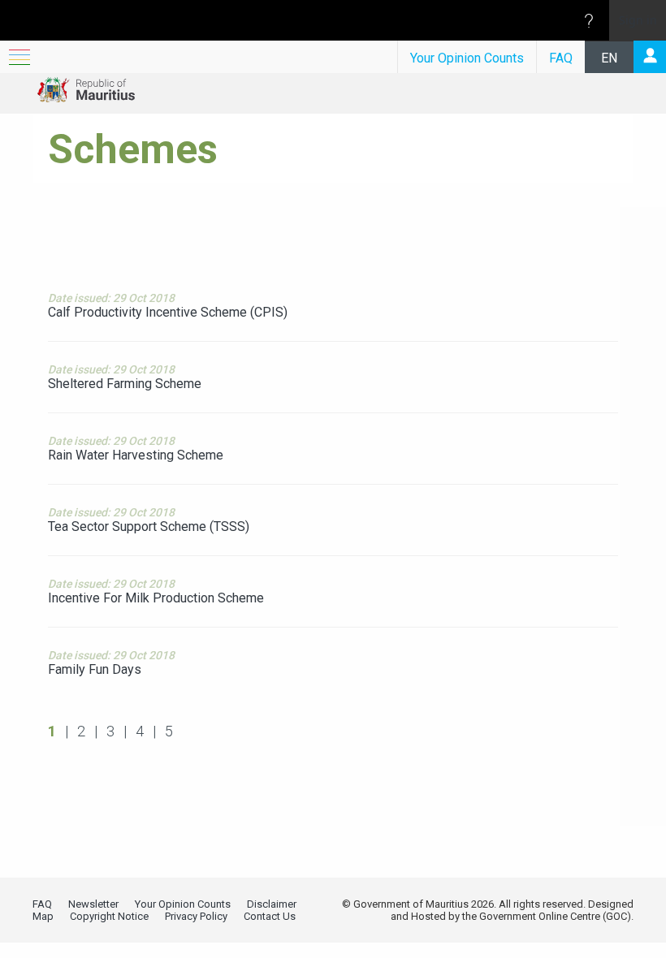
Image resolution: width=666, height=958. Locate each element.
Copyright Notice (109, 916)
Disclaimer (271, 904)
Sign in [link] (638, 20)
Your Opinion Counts (467, 58)
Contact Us (270, 916)
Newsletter (93, 904)
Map (43, 916)
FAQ (561, 58)
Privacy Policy (196, 916)
